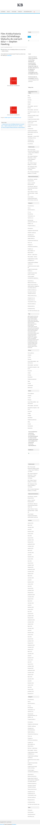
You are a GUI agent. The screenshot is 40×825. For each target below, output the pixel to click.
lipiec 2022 (30, 626)
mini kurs (36, 329)
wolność (29, 346)
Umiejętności (30, 298)
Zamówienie (30, 385)
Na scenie (30, 370)
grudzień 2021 (31, 640)
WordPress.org (31, 816)
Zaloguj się (30, 810)
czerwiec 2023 (31, 603)
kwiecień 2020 (31, 683)
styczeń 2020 (30, 689)
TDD (29, 344)
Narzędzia (30, 213)
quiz (36, 340)
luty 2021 (30, 662)
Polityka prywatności (32, 379)
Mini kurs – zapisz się (32, 254)
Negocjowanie (31, 306)
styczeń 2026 (30, 537)
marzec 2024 (30, 584)
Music (29, 330)
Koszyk (29, 383)
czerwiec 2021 (31, 653)
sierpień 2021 (30, 649)
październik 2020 (31, 670)
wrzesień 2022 (31, 622)
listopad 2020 (30, 668)
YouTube (14, 11)
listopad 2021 (30, 643)
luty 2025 (30, 560)
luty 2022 (30, 636)
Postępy (29, 244)
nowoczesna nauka (32, 331)
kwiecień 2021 (31, 657)
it (37, 317)
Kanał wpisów (30, 812)
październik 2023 (31, 594)
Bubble (6, 117)
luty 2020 (30, 687)
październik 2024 (31, 569)
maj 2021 (29, 655)
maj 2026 (29, 529)
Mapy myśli (30, 134)
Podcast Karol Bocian (32, 240)
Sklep (29, 381)
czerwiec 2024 (31, 577)
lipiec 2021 (30, 651)
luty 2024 (30, 586)
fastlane (35, 317)
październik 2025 (31, 544)
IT (28, 212)
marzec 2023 (30, 609)
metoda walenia (31, 329)
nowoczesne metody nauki (33, 333)
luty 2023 (30, 611)
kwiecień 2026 (31, 531)
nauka (31, 330)
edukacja (31, 317)
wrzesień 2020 (31, 672)
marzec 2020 (30, 685)
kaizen (29, 318)
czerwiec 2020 (31, 678)
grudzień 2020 (31, 666)
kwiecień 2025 (31, 556)
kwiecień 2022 (31, 632)
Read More (9, 55)
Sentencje (30, 280)
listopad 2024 (30, 567)
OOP (32, 337)
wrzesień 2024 (31, 571)
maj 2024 (29, 579)
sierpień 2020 (30, 674)
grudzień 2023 (31, 590)
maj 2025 (29, 554)
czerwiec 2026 (31, 527)
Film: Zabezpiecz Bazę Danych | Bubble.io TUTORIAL (32, 168)
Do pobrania (30, 143)
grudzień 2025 (31, 539)
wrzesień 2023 (31, 596)
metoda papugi (36, 327)
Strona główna (31, 352)
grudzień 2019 (31, 691)
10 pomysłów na (31, 301)
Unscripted (34, 344)
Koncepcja (30, 228)
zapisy (32, 346)
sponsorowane (31, 209)
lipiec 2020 (30, 676)
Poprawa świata (31, 303)
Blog (8, 11)
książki (29, 320)
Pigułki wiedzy (31, 238)
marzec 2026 (30, 533)
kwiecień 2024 (31, 582)
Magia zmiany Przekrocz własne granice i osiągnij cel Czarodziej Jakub (33, 286)
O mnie (29, 357)
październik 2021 (31, 645)
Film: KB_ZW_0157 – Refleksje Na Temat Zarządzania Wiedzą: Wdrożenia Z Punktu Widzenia (13, 127)
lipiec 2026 (30, 525)
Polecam (29, 359)
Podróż (29, 97)
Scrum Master (30, 196)
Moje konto (30, 387)
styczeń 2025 (30, 563)
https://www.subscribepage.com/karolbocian (33, 80)
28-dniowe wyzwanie (32, 246)
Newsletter (30, 377)
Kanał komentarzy (31, 814)
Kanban (32, 318)
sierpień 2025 (30, 548)
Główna (3, 11)
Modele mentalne (31, 289)
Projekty (29, 248)
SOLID (36, 342)
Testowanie (30, 216)
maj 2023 (29, 605)
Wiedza (20, 11)
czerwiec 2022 (31, 628)
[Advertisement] (20, 21)
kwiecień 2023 (31, 607)
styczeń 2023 (30, 613)
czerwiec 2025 (31, 552)
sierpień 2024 (30, 573)
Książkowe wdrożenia (32, 230)
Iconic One (2, 824)
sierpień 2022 (30, 624)
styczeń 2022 (30, 638)
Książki (29, 104)
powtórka (30, 339)
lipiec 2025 (30, 550)
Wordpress (14, 824)
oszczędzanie (33, 338)
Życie (31, 347)
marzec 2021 (30, 659)
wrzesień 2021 (31, 647)
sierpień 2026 (30, 523)
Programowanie (31, 225)
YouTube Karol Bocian (17, 117)
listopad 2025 (30, 542)
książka (35, 318)
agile (29, 316)
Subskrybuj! (14, 80)
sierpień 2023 (30, 598)
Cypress (9, 117)
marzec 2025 (30, 558)
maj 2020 (29, 680)
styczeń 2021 (30, 664)
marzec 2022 (30, 634)
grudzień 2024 (31, 565)
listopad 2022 (30, 617)
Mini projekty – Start (32, 256)
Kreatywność (30, 128)
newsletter (35, 330)
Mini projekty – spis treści (33, 109)
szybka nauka (34, 343)
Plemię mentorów (31, 295)
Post (11, 117)
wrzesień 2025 (31, 546)
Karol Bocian (30, 179)
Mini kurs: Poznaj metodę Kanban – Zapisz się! (33, 188)
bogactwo (32, 316)
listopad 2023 (30, 592)
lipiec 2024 (30, 575)
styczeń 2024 (30, 588)
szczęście (30, 343)
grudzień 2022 (31, 615)
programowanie (35, 339)
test (31, 344)
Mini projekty (30, 250)
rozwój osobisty (31, 342)
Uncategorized (31, 308)
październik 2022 (31, 619)
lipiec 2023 (30, 600)
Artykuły (29, 355)
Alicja (29, 191)
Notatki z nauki (31, 232)
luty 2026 (30, 535)
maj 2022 (29, 630)
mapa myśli (33, 320)
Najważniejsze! (28, 11)
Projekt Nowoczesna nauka (33, 119)
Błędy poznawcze (31, 282)
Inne (29, 207)
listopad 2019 (30, 693)
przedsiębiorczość (31, 340)
